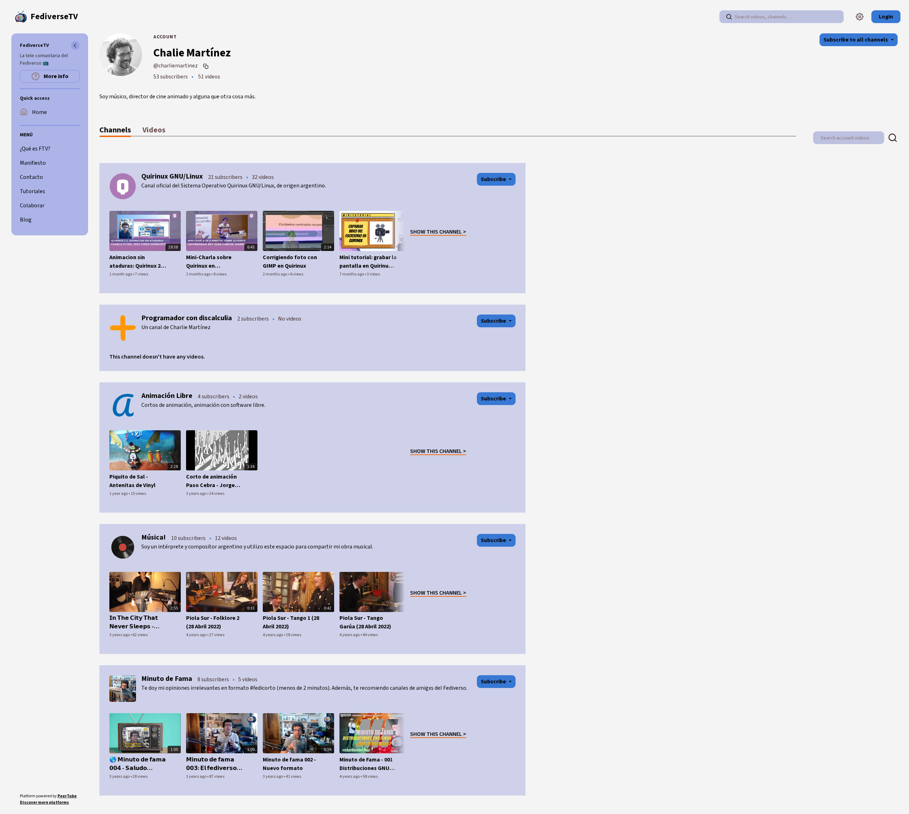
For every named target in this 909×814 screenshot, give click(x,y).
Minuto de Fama (166, 679)
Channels (115, 130)
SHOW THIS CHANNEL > (438, 232)
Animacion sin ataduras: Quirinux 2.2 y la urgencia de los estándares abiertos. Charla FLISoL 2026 (137, 261)
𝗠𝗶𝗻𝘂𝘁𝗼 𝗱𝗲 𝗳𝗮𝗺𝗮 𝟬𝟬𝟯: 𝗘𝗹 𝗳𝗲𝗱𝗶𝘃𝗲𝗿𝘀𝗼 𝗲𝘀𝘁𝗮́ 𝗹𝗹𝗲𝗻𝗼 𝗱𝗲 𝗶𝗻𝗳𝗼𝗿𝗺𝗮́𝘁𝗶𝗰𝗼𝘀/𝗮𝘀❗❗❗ (211, 764)
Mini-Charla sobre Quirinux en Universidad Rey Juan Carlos (213, 261)
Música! (153, 537)
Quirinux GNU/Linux (172, 176)
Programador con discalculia (186, 318)
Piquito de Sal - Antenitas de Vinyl (132, 481)
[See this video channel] (122, 186)
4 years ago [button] (196, 635)
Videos (153, 130)
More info (56, 76)
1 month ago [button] (121, 274)
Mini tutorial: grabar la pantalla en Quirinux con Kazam (368, 261)
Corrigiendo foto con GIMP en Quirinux (290, 261)
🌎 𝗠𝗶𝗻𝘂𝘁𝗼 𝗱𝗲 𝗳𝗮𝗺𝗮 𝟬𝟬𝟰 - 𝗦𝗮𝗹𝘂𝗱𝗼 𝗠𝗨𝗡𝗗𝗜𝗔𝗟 (137, 764)
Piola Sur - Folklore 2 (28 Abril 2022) (212, 622)
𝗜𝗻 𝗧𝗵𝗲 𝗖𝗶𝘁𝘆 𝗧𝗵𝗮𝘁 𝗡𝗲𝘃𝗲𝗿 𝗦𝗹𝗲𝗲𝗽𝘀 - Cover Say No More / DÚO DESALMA (134, 622)
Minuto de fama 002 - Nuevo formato (289, 764)
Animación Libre (166, 396)
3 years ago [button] (196, 494)
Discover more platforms (44, 802)
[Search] (729, 16)
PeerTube (67, 796)
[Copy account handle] (206, 66)
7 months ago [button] (352, 274)
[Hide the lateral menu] (75, 45)
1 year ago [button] (119, 494)
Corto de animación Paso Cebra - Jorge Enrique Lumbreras (211, 481)
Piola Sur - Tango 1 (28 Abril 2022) (291, 622)
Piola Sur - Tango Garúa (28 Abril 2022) (365, 622)
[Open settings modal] (859, 16)
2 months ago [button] (198, 274)
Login (886, 17)
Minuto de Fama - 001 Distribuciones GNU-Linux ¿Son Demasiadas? (366, 764)
